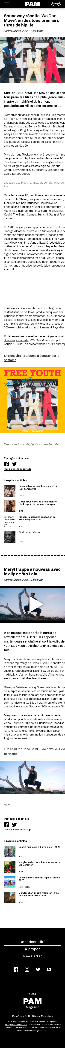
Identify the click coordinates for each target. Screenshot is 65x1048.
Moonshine (47, 1016)
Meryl (7, 805)
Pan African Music (18, 31)
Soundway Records (16, 340)
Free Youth (10, 444)
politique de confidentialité (16, 1024)
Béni (44, 663)
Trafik (27, 1016)
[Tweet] (14, 464)
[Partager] (6, 464)
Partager (56, 4)
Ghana (21, 444)
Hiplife (30, 444)
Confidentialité (32, 942)
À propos (32, 949)
